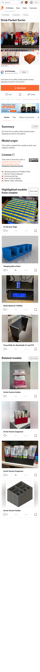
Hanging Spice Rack (12, 266)
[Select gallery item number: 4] (21, 387)
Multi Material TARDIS (12, 306)
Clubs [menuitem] (25, 8)
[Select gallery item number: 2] (20, 261)
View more (33, 191)
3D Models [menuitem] (10, 8)
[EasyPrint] (22, 2)
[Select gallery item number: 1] (19, 261)
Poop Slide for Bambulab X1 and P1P (18, 345)
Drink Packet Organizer (13, 432)
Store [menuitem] (18, 8)
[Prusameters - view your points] (26, 2)
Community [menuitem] (33, 8)
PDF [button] (35, 126)
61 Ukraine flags (10, 227)
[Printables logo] (2, 8)
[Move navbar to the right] (37, 8)
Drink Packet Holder (12, 392)
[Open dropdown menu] (37, 20)
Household (17, 15)
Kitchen (26, 15)
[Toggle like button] (4, 230)
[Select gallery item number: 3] (20, 387)
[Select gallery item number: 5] (23, 387)
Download (21, 88)
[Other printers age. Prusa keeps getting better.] (20, 108)
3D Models (6, 15)
